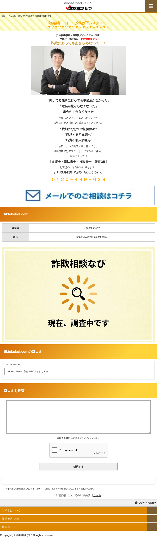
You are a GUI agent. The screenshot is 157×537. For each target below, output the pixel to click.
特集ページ (8, 526)
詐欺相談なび (78, 8)
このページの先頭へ (145, 503)
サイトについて (11, 510)
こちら (97, 495)
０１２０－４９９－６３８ (78, 179)
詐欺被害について (12, 518)
